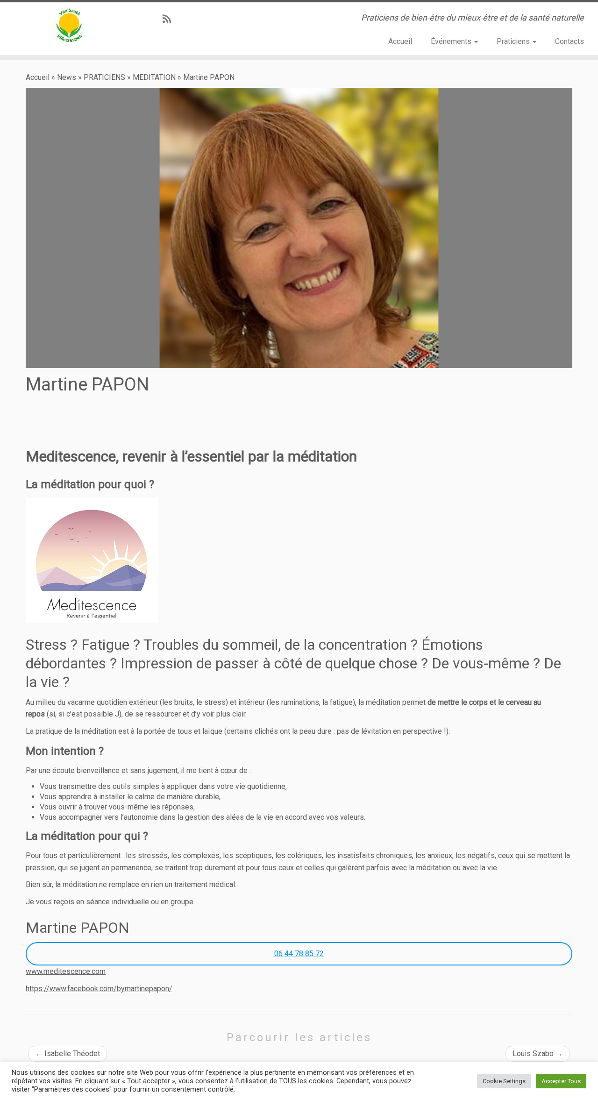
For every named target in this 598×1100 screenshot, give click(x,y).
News (66, 77)
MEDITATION (154, 77)
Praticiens (514, 41)
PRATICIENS (104, 77)
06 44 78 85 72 (299, 953)
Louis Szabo (538, 1053)
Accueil (400, 41)
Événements (452, 41)
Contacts (569, 41)
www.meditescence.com (66, 971)
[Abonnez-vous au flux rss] (170, 19)
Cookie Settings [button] (504, 1081)
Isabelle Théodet (67, 1053)
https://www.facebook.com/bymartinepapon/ (99, 988)
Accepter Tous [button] (561, 1081)
